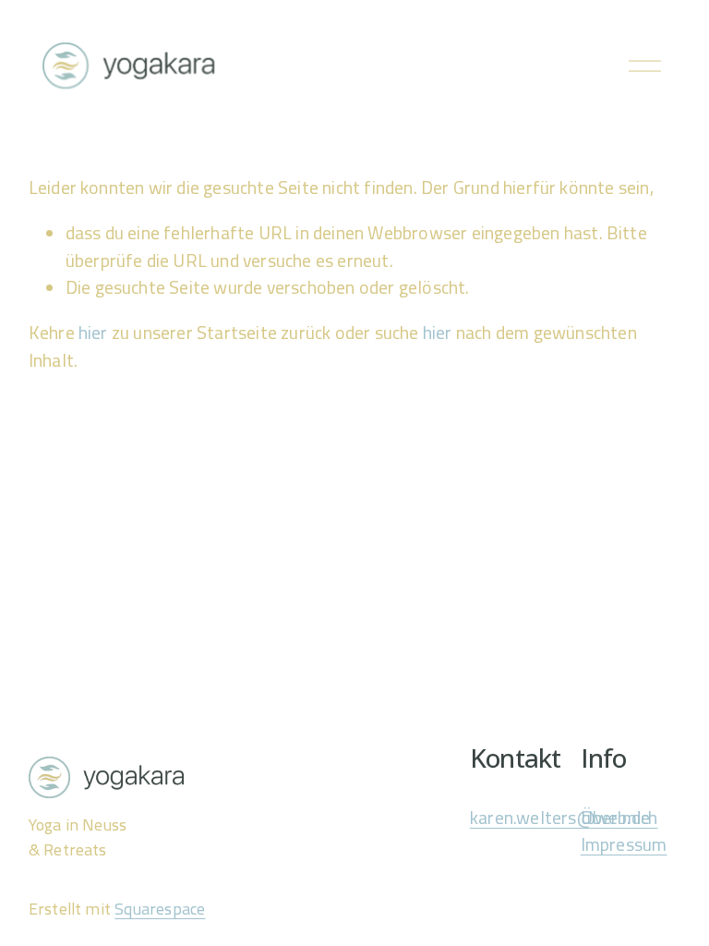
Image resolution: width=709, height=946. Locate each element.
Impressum (624, 844)
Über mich (619, 818)
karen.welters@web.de (560, 818)
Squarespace (159, 909)
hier (93, 332)
